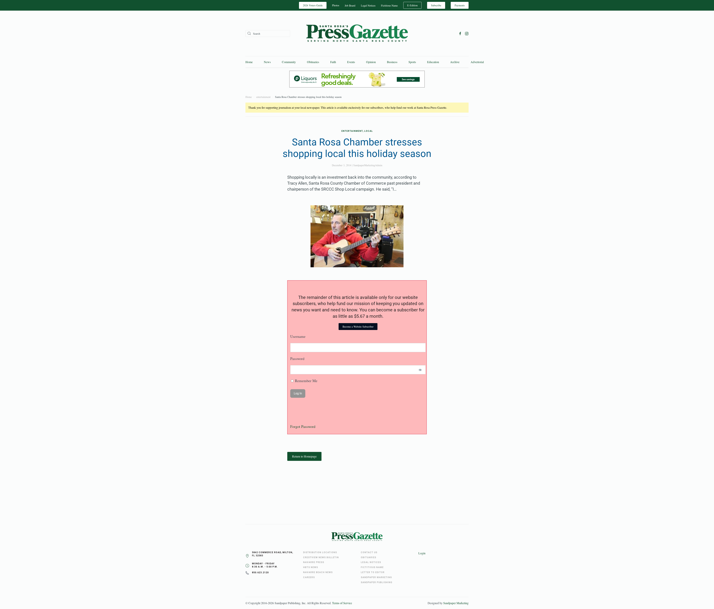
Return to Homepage (304, 456)
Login (421, 553)
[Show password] (420, 369)
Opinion (371, 62)
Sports (412, 62)
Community (289, 62)
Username (297, 336)
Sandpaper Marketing (456, 603)
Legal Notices (368, 5)
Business (392, 62)
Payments (460, 5)
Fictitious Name (389, 5)
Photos (335, 5)
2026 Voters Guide (313, 5)
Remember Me (305, 380)
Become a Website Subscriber (358, 326)
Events (351, 62)
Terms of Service (342, 603)
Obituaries (313, 62)
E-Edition (412, 5)
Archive (454, 62)
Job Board (350, 5)
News (267, 62)
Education (433, 62)
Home (249, 62)
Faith (333, 62)
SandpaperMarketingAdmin (367, 165)
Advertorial (477, 62)
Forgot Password (302, 426)
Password (297, 358)
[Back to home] (357, 33)
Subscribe (436, 5)
